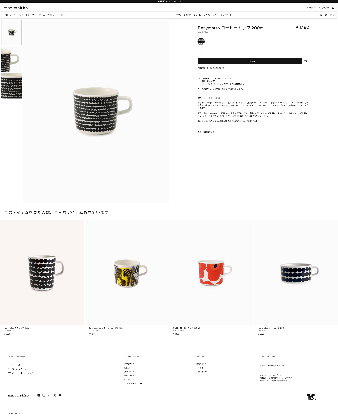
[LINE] (59, 395)
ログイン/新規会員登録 (270, 366)
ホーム (42, 15)
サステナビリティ (210, 15)
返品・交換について (206, 132)
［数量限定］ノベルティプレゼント (169, 1)
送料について (129, 372)
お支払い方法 (129, 376)
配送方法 (127, 368)
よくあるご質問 (129, 380)
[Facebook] (38, 395)
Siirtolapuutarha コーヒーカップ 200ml (106, 328)
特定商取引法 (201, 364)
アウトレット (52, 15)
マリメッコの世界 (183, 15)
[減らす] (202, 53)
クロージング (9, 15)
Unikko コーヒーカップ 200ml (186, 328)
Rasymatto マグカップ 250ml (17, 328)
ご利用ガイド (311, 8)
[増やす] (216, 53)
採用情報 (199, 368)
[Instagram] (44, 395)
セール (63, 15)
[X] (55, 395)
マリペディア (226, 15)
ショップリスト (324, 8)
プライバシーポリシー (132, 384)
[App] (49, 395)
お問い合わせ (201, 372)
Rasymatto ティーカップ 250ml (272, 328)
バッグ (20, 15)
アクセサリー (31, 15)
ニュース (197, 15)
